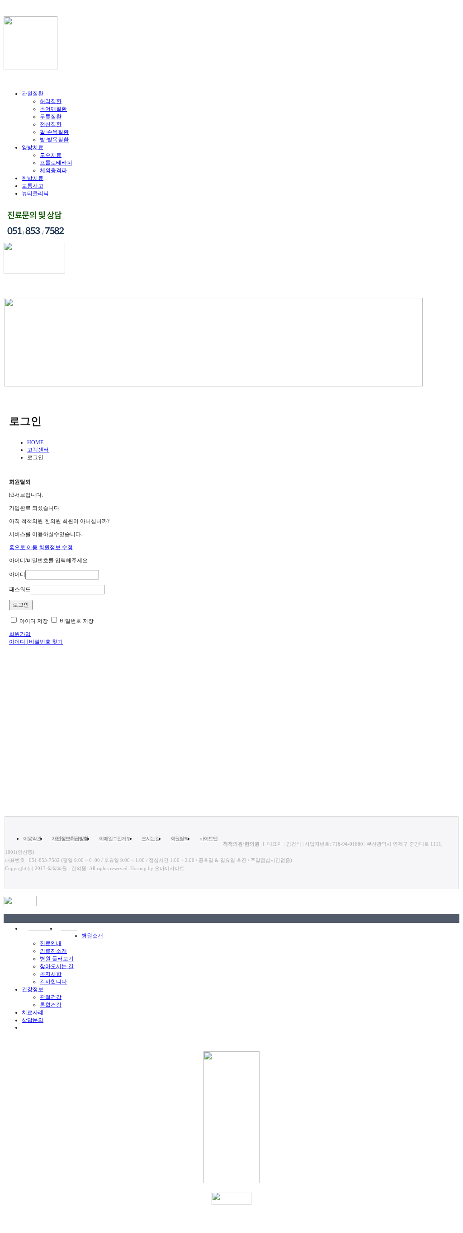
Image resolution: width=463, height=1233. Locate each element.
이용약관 (32, 838)
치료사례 (32, 1012)
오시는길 (151, 838)
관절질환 (32, 93)
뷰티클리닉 (35, 193)
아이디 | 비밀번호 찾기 (36, 642)
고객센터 (38, 450)
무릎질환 (50, 116)
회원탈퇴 (179, 838)
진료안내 (50, 943)
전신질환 (50, 124)
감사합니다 (53, 982)
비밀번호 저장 (76, 621)
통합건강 (50, 1005)
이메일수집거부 (115, 838)
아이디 (17, 574)
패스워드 (20, 589)
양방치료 (32, 147)
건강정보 (32, 989)
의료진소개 (53, 951)
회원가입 (20, 634)
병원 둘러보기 (57, 958)
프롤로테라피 (56, 163)
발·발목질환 (54, 139)
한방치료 (32, 178)
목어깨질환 (53, 109)
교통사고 (32, 186)
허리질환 (50, 101)
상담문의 (32, 1020)
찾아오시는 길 (57, 966)
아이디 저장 (33, 621)
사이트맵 (208, 838)
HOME (35, 442)
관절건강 (50, 997)
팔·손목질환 (54, 132)
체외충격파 (53, 170)
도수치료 (50, 155)
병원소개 (92, 935)
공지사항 (50, 974)
